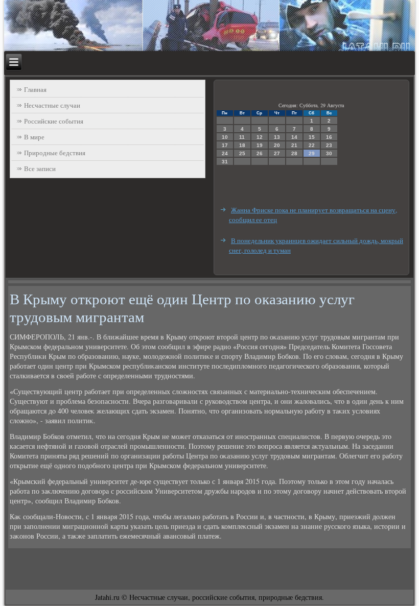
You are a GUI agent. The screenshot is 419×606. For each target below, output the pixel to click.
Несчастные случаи (52, 105)
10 (225, 137)
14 (294, 137)
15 (312, 137)
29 (312, 153)
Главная (35, 89)
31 (225, 161)
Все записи (40, 168)
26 (260, 153)
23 (329, 145)
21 (294, 145)
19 (260, 145)
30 (329, 153)
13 (277, 137)
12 (260, 137)
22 (312, 145)
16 (329, 137)
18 (242, 145)
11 (242, 137)
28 (294, 153)
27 (277, 153)
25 (242, 153)
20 (277, 145)
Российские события (53, 121)
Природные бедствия (54, 152)
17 (225, 145)
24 (225, 153)
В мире (34, 136)
